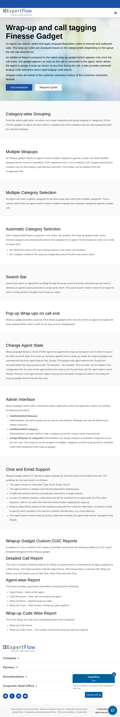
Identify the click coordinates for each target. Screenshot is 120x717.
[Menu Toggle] (115, 12)
